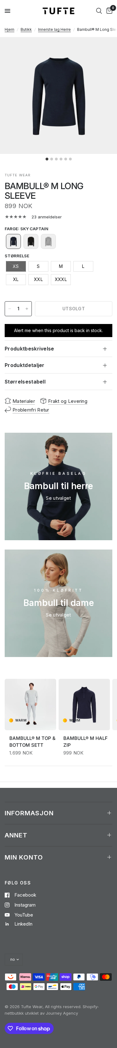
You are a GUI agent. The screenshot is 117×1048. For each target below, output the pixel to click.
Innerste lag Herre (54, 29)
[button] (13, 241)
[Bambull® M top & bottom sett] (30, 704)
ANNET (16, 835)
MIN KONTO (24, 857)
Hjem (9, 29)
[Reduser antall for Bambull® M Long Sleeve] (9, 309)
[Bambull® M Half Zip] (84, 704)
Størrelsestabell (25, 382)
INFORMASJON (29, 813)
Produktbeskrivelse (29, 348)
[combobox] (99, 11)
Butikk (26, 29)
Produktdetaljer (25, 365)
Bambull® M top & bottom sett (32, 741)
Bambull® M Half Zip (85, 741)
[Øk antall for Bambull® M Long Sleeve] (27, 309)
